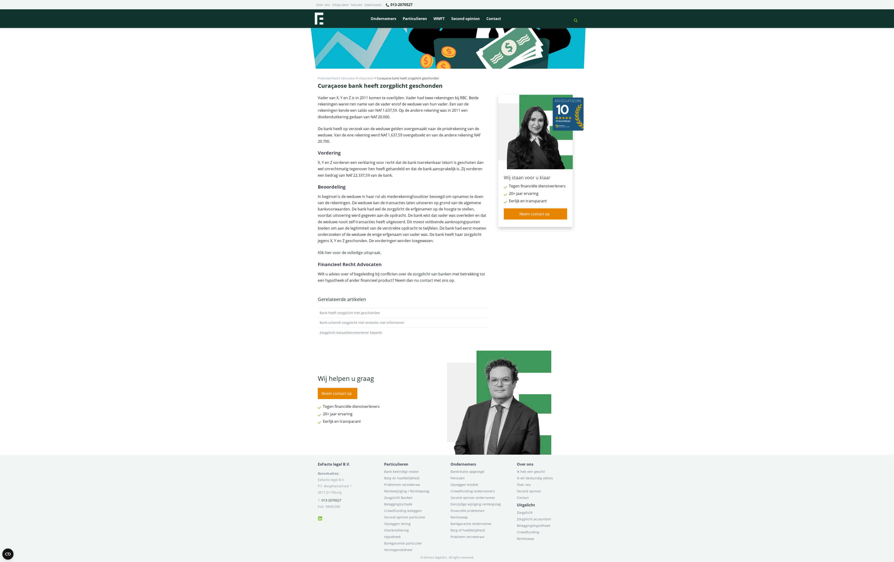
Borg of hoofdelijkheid (467, 530)
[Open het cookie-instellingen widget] (8, 554)
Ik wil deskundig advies (535, 478)
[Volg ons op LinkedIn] (320, 518)
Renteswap (459, 517)
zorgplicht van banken (432, 274)
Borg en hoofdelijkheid (402, 478)
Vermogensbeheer (398, 550)
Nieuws (356, 5)
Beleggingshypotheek (533, 525)
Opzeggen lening (397, 523)
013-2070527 (401, 4)
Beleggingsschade (398, 504)
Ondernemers (383, 18)
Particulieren (415, 18)
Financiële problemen (467, 510)
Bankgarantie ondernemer (471, 523)
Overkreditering (396, 530)
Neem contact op (534, 214)
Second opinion (465, 18)
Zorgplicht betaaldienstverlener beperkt (351, 332)
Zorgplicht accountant (534, 519)
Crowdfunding (528, 532)
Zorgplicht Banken (398, 497)
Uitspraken (340, 5)
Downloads (373, 5)
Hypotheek (392, 537)
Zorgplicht (525, 512)
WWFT (439, 18)
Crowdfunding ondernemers (472, 491)
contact (426, 280)
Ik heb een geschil (531, 471)
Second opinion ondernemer (472, 497)
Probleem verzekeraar (467, 537)
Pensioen (457, 478)
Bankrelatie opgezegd (467, 471)
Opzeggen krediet (464, 484)
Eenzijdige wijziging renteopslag (475, 504)
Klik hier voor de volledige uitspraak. (349, 252)
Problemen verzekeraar (402, 484)
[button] (574, 18)
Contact (493, 18)
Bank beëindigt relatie (401, 471)
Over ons (323, 5)
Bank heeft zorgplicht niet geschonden (350, 313)
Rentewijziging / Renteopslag (406, 491)
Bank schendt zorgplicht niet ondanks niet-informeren (362, 322)
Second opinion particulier (405, 517)
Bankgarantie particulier (403, 543)
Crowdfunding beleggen (403, 510)
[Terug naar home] (319, 18)
